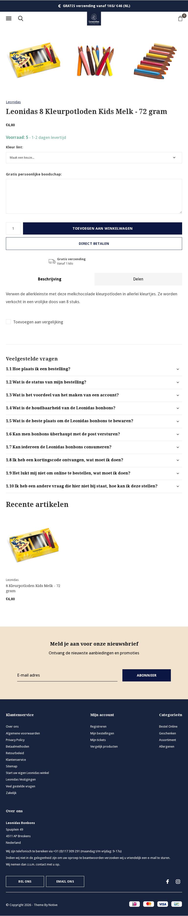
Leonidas (13, 102)
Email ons (65, 881)
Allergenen (166, 746)
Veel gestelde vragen (20, 786)
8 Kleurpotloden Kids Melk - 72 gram (33, 588)
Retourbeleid (15, 753)
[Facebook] (167, 881)
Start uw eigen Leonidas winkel (27, 773)
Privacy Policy (15, 740)
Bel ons (24, 881)
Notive (53, 905)
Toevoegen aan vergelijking (38, 321)
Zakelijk (11, 793)
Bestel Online (168, 726)
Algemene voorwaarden (23, 733)
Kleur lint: (14, 147)
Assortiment (167, 740)
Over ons (12, 726)
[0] (180, 18)
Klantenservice (16, 760)
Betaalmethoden (17, 746)
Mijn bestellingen (102, 733)
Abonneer (147, 675)
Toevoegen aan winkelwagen (102, 228)
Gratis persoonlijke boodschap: (34, 174)
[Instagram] (178, 881)
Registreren (98, 726)
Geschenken (167, 733)
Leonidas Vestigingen (21, 779)
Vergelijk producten (104, 746)
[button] (9, 18)
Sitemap (11, 766)
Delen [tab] (138, 279)
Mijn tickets (98, 740)
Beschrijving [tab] (49, 279)
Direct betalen (94, 243)
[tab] (94, 369)
